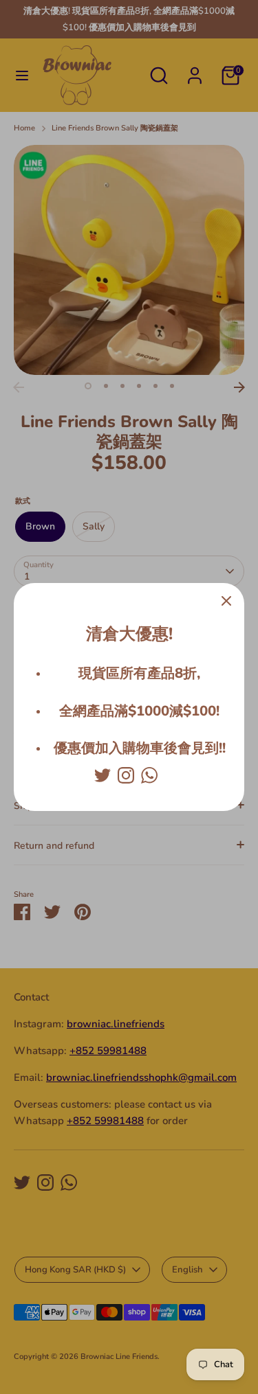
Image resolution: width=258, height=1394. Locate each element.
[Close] (226, 601)
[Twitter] (102, 775)
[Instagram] (126, 775)
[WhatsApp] (149, 775)
